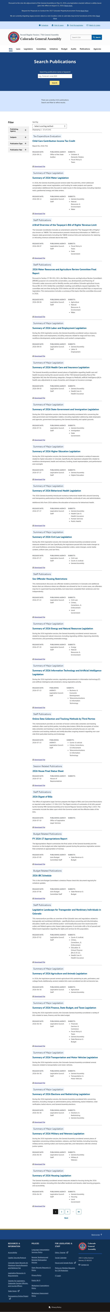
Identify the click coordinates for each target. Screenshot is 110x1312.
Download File (39, 166)
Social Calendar (60, 1258)
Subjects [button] (13, 137)
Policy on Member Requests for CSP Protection (65, 1269)
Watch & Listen (94, 25)
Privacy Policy (36, 1275)
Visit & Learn (59, 25)
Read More (84, 11)
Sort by (35, 122)
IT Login (58, 1275)
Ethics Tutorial (60, 1252)
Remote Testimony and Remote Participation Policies (40, 1259)
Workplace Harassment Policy (40, 1294)
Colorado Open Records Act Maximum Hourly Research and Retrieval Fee (18, 1265)
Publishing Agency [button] (14, 130)
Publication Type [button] (16, 143)
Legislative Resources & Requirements (17, 1274)
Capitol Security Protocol (17, 1258)
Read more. (68, 5)
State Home (12, 1291)
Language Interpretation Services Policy (40, 1251)
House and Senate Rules (64, 1263)
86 (79, 1212)
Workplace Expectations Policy (40, 1286)
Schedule (44, 25)
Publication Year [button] (16, 150)
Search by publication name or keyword (55, 72)
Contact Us (85, 1265)
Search (98, 37)
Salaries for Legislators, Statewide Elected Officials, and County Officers (18, 1283)
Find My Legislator (76, 25)
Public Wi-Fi (36, 1280)
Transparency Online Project (18, 1296)
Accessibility (12, 1252)
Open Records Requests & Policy (41, 1268)
